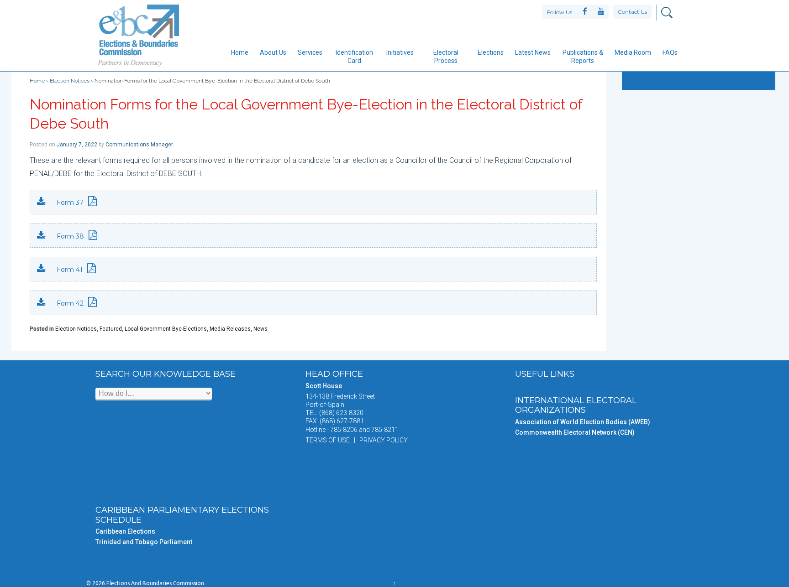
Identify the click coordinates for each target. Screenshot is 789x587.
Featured (111, 329)
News (260, 329)
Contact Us (632, 11)
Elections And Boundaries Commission (154, 583)
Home (239, 52)
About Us (273, 52)
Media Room (633, 52)
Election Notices (69, 81)
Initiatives (400, 52)
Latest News (533, 52)
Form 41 (70, 269)
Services (310, 52)
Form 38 (70, 236)
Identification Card (354, 56)
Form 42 (70, 303)
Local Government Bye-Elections (166, 329)
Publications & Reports (583, 56)
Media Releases (230, 329)
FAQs (670, 52)
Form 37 (70, 202)
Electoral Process (445, 56)
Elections (491, 52)
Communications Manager (139, 144)
